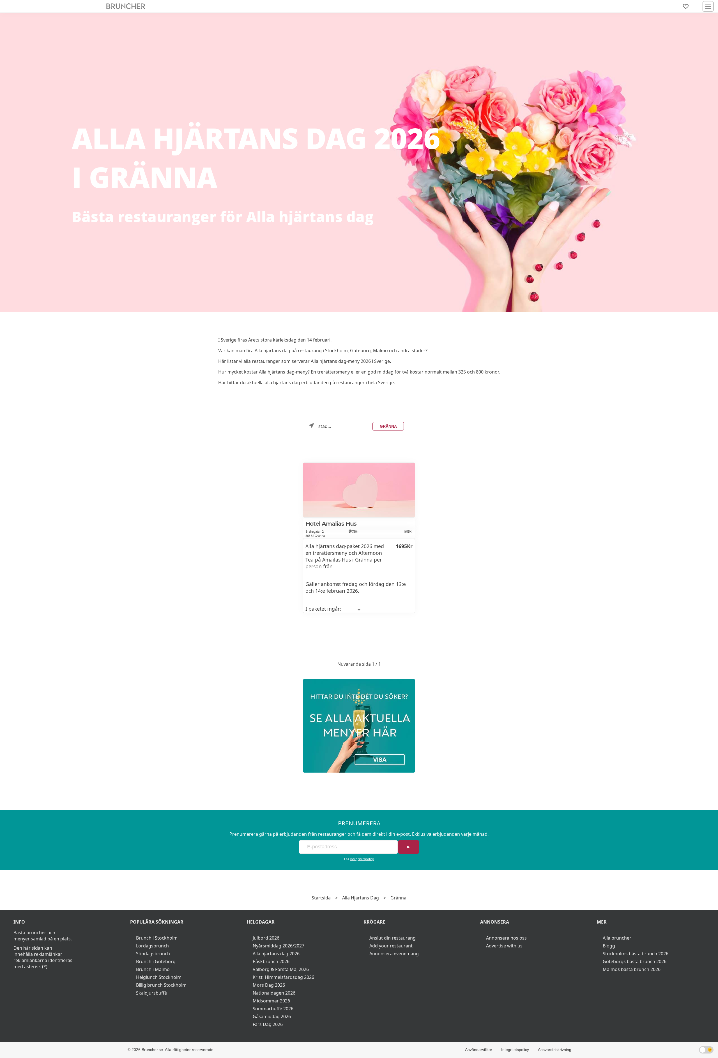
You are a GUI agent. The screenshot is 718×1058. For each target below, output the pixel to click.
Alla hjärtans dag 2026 (276, 954)
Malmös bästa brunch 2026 (632, 969)
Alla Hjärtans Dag (360, 898)
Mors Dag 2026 (269, 985)
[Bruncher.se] (359, 726)
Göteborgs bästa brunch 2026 (634, 961)
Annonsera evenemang (394, 954)
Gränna (388, 426)
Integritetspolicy (362, 859)
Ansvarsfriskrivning (554, 1049)
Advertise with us (504, 946)
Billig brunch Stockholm (161, 985)
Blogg (609, 946)
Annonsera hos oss (506, 938)
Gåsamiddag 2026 (272, 1016)
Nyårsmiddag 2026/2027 (278, 946)
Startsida (321, 898)
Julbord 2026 (266, 938)
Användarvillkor (478, 1049)
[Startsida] (125, 6)
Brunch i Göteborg (156, 961)
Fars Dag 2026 (268, 1024)
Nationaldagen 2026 (274, 993)
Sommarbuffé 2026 (273, 1009)
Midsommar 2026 (271, 1001)
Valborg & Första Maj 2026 (281, 969)
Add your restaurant (391, 946)
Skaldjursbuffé (151, 993)
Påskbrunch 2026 (271, 961)
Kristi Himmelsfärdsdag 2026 (283, 977)
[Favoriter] (686, 6)
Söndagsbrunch (153, 954)
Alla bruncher (617, 938)
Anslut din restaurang (392, 938)
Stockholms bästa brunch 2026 (635, 954)
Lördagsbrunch (152, 946)
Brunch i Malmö (153, 969)
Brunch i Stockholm (157, 938)
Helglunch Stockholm (158, 977)
